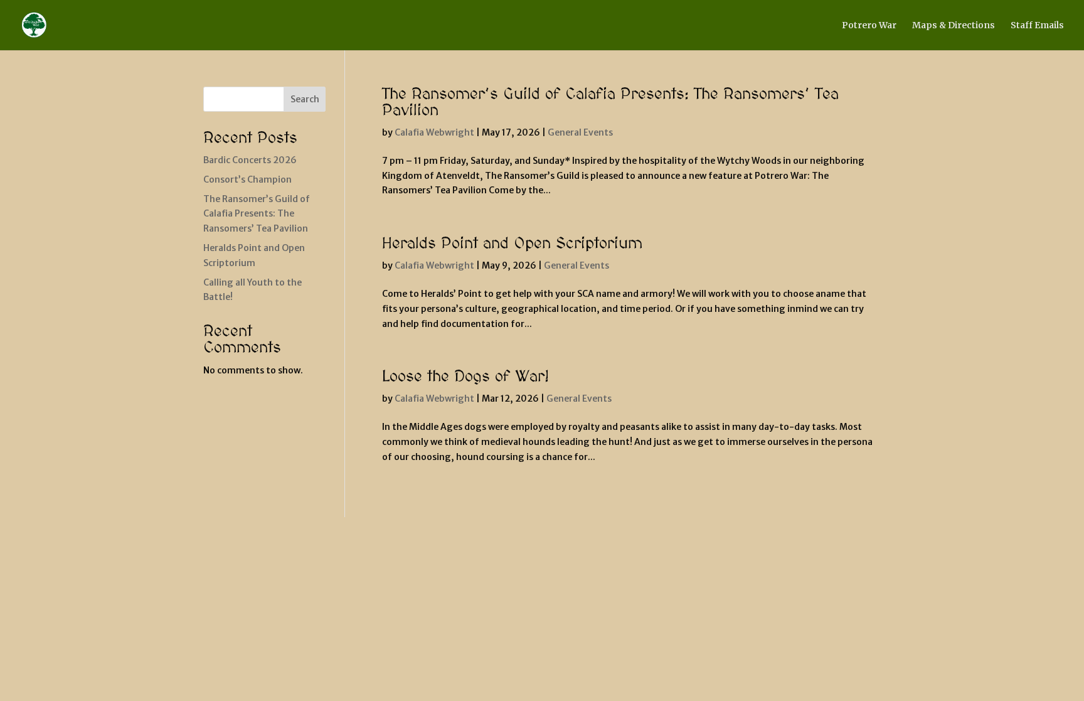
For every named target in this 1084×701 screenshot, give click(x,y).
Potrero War (869, 26)
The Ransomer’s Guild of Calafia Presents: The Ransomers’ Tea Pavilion (610, 102)
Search (304, 99)
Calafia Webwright (434, 132)
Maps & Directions (953, 26)
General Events (580, 132)
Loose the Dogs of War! (465, 377)
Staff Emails (1037, 26)
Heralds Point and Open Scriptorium (512, 244)
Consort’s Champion (247, 179)
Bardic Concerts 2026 (250, 160)
